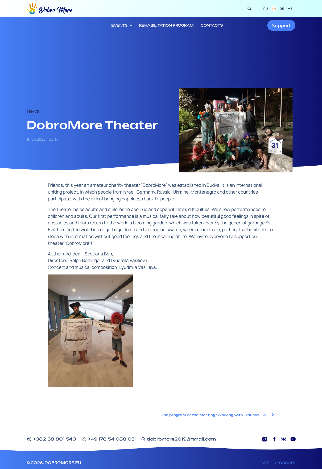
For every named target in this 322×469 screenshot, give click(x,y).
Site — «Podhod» (278, 463)
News (33, 111)
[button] (249, 8)
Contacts (212, 25)
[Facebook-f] (274, 439)
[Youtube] (293, 439)
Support (281, 25)
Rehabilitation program (166, 25)
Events (119, 25)
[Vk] (283, 439)
